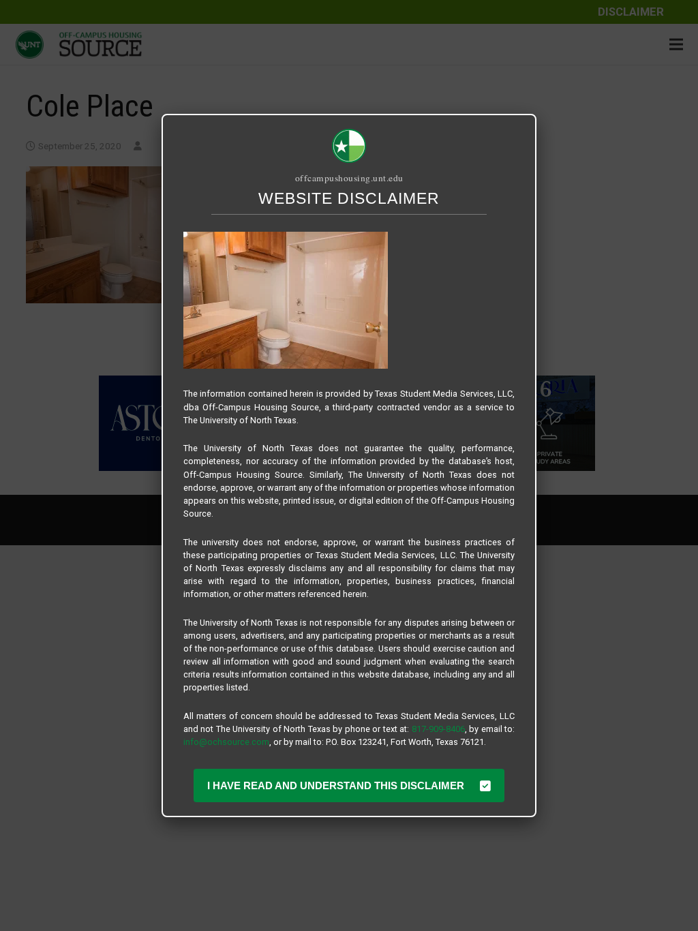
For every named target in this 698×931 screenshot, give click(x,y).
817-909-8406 (438, 729)
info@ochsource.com (226, 742)
